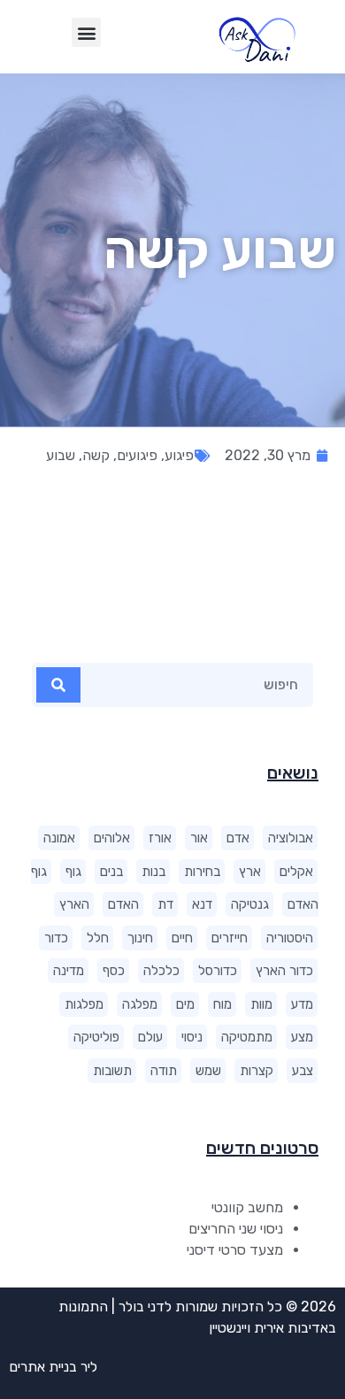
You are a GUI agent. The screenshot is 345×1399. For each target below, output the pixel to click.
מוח (222, 1004)
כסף (114, 971)
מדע (302, 1004)
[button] (86, 32)
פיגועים (137, 455)
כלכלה (161, 971)
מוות (261, 1004)
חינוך (140, 938)
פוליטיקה (96, 1037)
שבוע (60, 455)
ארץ (250, 872)
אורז (160, 838)
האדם (123, 904)
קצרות (256, 1071)
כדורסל (217, 971)
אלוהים (112, 838)
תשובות (112, 1071)
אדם (237, 838)
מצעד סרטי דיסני (235, 1249)
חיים (182, 938)
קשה (96, 455)
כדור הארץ (284, 971)
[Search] (58, 685)
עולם (150, 1037)
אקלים (296, 872)
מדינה (68, 971)
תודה (163, 1071)
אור (199, 838)
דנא (202, 904)
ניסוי (192, 1037)
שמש (208, 1071)
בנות (153, 872)
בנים (111, 872)
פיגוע (179, 455)
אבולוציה (290, 838)
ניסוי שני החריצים (235, 1228)
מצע (302, 1037)
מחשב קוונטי (247, 1207)
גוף (73, 872)
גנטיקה (250, 904)
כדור (56, 938)
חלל (98, 938)
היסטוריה (289, 938)
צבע (302, 1071)
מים (185, 1004)
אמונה (59, 838)
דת (165, 904)
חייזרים (229, 938)
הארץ (74, 904)
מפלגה (139, 1004)
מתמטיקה (246, 1037)
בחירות (202, 872)
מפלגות (84, 1004)
